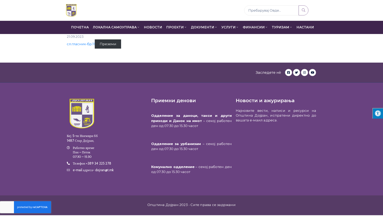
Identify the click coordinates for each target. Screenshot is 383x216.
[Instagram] (304, 72)
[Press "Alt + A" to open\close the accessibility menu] (377, 113)
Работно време (83, 148)
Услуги (228, 27)
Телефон (92, 163)
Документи (202, 27)
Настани (305, 27)
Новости (153, 27)
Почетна (80, 27)
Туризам (280, 27)
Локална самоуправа (115, 27)
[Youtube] (312, 72)
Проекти (175, 27)
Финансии (254, 27)
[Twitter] (296, 72)
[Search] (303, 10)
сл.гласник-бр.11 (81, 44)
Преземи (108, 44)
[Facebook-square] (288, 72)
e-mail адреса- (93, 170)
